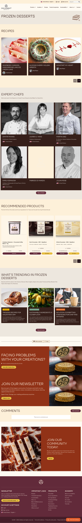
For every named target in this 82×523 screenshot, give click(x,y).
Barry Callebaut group (37, 501)
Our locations (68, 501)
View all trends (41, 330)
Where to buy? (35, 508)
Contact (78, 7)
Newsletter (34, 506)
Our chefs (67, 499)
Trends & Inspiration (54, 7)
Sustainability (34, 497)
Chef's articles (68, 495)
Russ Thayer (35, 70)
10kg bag (48, 250)
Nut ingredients (52, 497)
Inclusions (50, 501)
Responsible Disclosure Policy (64, 520)
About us (33, 499)
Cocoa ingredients (52, 495)
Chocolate (50, 493)
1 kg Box (20, 250)
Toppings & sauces (52, 506)
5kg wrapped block (36, 250)
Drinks (49, 510)
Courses (67, 497)
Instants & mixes (52, 508)
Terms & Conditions (39, 520)
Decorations (51, 503)
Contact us (34, 503)
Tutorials (67, 503)
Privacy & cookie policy (50, 520)
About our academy (70, 493)
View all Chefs (41, 192)
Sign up (50, 458)
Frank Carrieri (9, 72)
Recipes (46, 7)
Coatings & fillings (52, 499)
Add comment (75, 410)
